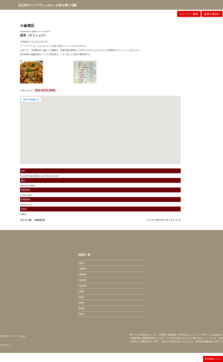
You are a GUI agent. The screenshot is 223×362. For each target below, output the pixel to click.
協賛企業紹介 (212, 13)
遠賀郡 (81, 308)
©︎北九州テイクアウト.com (12, 336)
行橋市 (81, 302)
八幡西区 (82, 274)
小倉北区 (82, 280)
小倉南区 (27, 25)
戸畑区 (81, 291)
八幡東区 (82, 268)
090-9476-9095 (45, 90)
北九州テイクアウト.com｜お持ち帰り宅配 (47, 5)
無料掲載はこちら (212, 359)
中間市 (81, 263)
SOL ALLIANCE (44, 31)
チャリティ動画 (188, 13)
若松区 (81, 297)
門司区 (81, 314)
